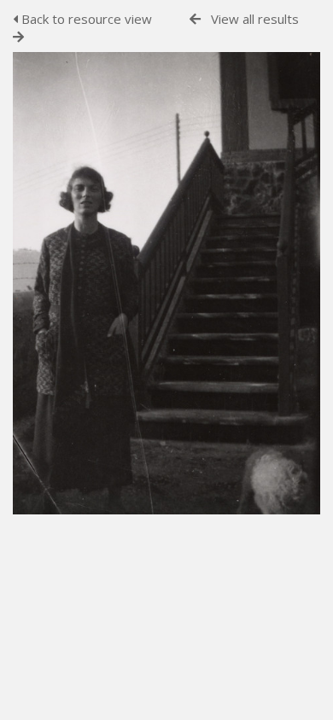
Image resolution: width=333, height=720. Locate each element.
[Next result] (18, 37)
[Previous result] (195, 19)
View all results (255, 18)
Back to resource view (85, 18)
